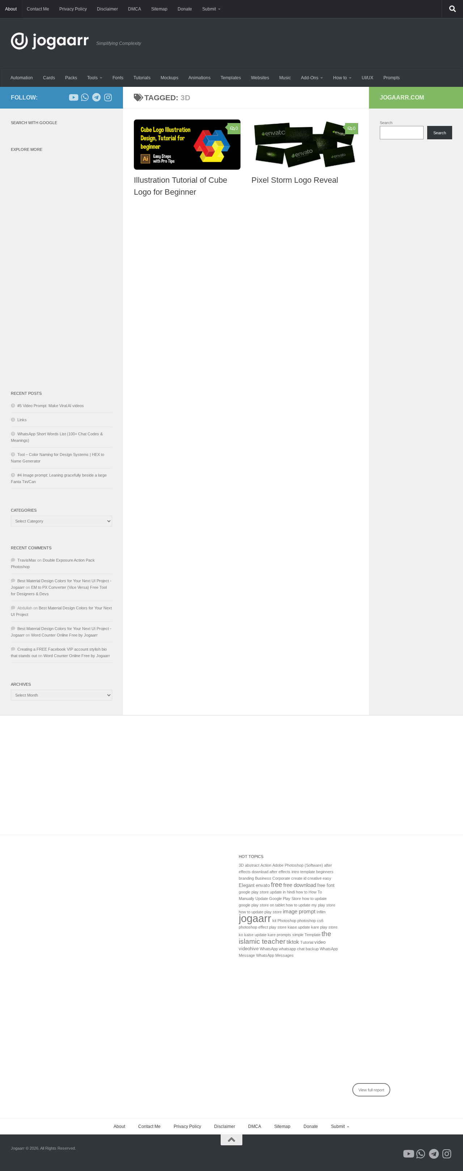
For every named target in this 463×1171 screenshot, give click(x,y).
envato (263, 885)
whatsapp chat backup (299, 949)
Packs (71, 77)
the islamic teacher (285, 937)
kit (274, 920)
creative (314, 878)
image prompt (299, 911)
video (320, 942)
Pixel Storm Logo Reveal (294, 180)
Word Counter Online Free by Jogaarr (64, 635)
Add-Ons (309, 77)
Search (386, 123)
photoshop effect (253, 927)
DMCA (134, 9)
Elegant (247, 885)
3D (241, 865)
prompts (284, 935)
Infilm (321, 912)
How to (340, 77)
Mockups (169, 77)
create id (298, 878)
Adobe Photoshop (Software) (297, 865)
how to (301, 892)
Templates (231, 77)
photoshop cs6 (310, 920)
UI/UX (367, 77)
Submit (209, 9)
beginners (325, 872)
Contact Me (38, 9)
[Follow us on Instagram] (107, 97)
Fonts (117, 77)
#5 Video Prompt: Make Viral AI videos (50, 405)
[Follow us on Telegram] (96, 97)
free (276, 884)
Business (263, 878)
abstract (252, 865)
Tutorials (141, 77)
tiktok (292, 942)
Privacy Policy (73, 9)
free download (299, 885)
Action (265, 865)
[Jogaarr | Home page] (50, 43)
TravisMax (26, 560)
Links (22, 420)
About (11, 9)
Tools (92, 77)
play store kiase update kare (294, 927)
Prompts (391, 77)
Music (285, 77)
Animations (199, 77)
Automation (21, 77)
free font (326, 885)
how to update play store (260, 912)
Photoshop (286, 920)
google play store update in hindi (267, 892)
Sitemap (159, 9)
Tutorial (306, 942)
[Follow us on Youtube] (73, 97)
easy (327, 878)
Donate (185, 9)
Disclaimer (107, 9)
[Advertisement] (61, 263)
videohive (249, 948)
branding (246, 878)
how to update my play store (310, 905)
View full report (371, 1090)
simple (297, 935)
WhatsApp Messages (275, 955)
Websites (260, 77)
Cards (49, 77)
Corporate (281, 878)
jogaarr (255, 918)
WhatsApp (269, 949)
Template (312, 935)
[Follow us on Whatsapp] (84, 97)
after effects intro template (292, 872)
